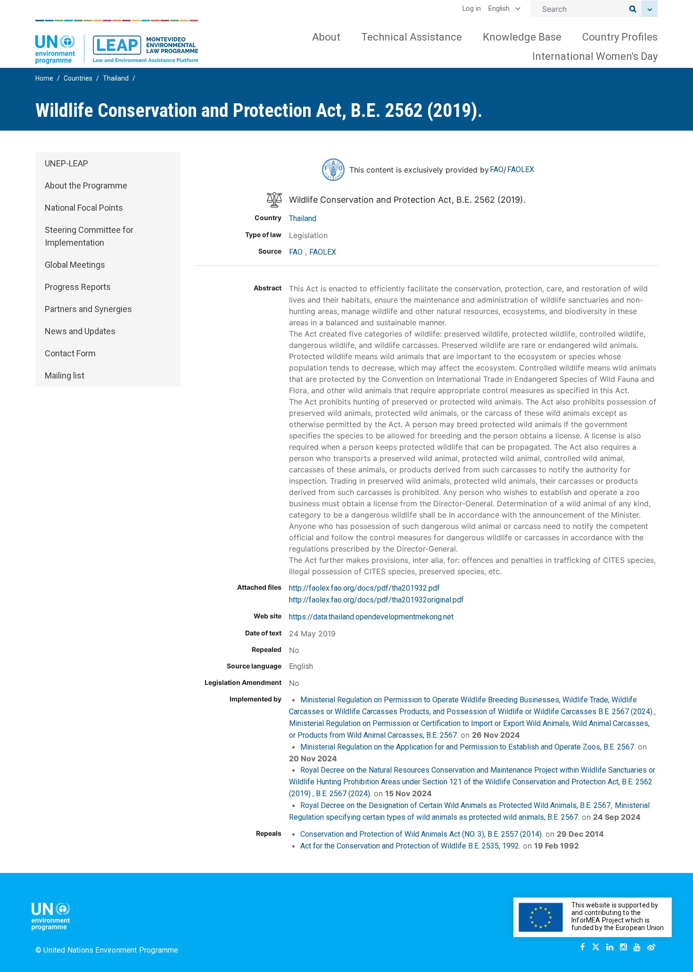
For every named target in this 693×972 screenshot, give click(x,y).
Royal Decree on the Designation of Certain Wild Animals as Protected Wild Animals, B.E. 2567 (455, 805)
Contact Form (70, 353)
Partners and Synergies (88, 309)
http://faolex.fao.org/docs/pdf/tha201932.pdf (364, 588)
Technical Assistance (411, 37)
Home (44, 78)
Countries (78, 78)
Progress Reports (78, 287)
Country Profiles (620, 37)
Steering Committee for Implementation (89, 236)
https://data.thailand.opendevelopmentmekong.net (371, 616)
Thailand (116, 78)
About (326, 37)
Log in (471, 9)
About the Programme (86, 185)
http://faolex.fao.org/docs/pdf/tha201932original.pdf (376, 599)
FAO (496, 169)
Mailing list (64, 375)
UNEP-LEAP (66, 163)
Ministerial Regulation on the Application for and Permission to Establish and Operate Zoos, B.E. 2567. (467, 746)
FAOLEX (520, 169)
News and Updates (80, 331)
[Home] (116, 42)
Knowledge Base (522, 37)
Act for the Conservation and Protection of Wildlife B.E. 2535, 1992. (410, 845)
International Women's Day (595, 56)
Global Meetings (75, 265)
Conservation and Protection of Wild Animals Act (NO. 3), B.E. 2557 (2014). (421, 834)
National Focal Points (84, 208)
